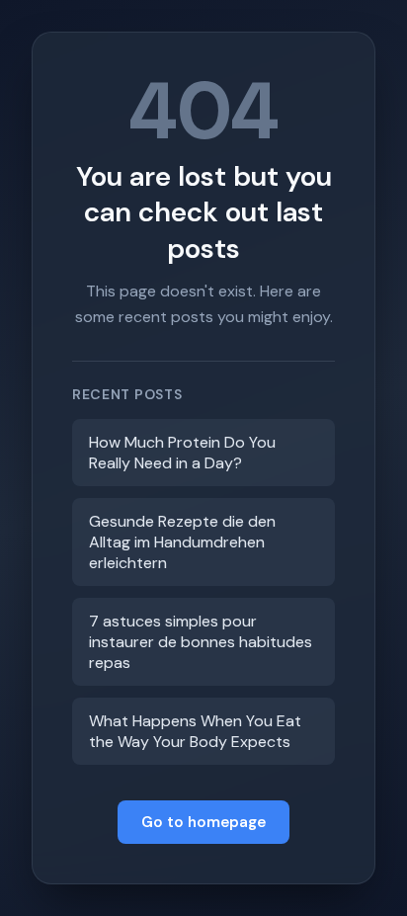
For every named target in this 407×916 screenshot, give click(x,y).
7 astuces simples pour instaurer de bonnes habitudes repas (200, 642)
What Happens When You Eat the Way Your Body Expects (195, 731)
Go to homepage (203, 822)
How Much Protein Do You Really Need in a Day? (182, 452)
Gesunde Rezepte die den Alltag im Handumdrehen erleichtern (182, 542)
